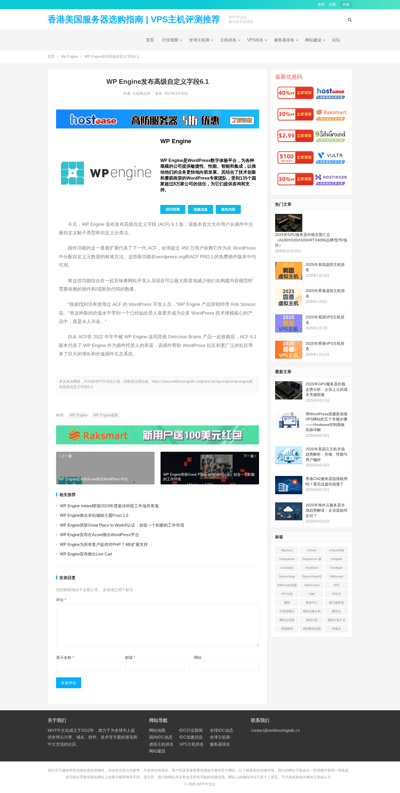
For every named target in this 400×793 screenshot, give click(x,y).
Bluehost (287, 550)
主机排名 (228, 40)
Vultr (312, 593)
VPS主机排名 (191, 744)
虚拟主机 (312, 620)
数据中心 (312, 602)
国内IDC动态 (161, 737)
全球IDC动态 (221, 730)
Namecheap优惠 (311, 577)
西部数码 (287, 628)
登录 (321, 4)
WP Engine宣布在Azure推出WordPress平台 (99, 534)
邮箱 (130, 657)
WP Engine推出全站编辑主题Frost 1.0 (94, 515)
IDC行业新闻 (191, 730)
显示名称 (65, 657)
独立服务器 (336, 602)
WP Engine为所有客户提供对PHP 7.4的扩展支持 (104, 544)
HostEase (311, 567)
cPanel (311, 550)
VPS (336, 585)
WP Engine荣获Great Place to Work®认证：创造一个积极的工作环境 (122, 525)
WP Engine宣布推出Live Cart (86, 554)
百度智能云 (286, 611)
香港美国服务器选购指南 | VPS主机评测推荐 (134, 19)
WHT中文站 (206, 784)
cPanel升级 (336, 550)
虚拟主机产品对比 (337, 621)
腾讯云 (336, 611)
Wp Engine (69, 56)
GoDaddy (287, 567)
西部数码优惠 (312, 628)
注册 (332, 4)
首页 (150, 40)
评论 (61, 600)
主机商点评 (142, 93)
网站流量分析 (312, 611)
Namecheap (287, 576)
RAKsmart (336, 576)
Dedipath (336, 559)
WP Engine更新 (105, 415)
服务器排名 (284, 40)
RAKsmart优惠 (287, 585)
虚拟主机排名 (161, 744)
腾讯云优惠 (286, 620)
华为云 (336, 593)
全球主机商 (199, 40)
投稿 (346, 4)
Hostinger (336, 567)
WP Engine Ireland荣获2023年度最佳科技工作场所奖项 (109, 505)
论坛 (336, 40)
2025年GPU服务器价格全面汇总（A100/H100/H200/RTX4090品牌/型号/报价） (311, 239)
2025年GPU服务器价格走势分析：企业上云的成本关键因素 (326, 389)
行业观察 (170, 40)
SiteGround (311, 585)
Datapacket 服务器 (311, 560)
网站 (198, 657)
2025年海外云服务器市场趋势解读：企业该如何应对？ (326, 510)
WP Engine (78, 415)
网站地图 (157, 730)
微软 (287, 602)
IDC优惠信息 (191, 737)
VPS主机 (287, 593)
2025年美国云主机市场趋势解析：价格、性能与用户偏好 (326, 454)
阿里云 (336, 628)
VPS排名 (255, 40)
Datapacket (287, 559)
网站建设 (313, 40)
